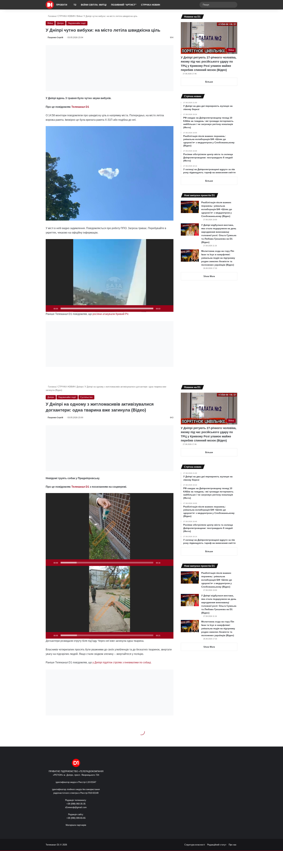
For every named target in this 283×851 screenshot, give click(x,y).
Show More (209, 276)
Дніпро (60, 23)
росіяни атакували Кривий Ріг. (110, 314)
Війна (79, 16)
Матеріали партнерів (76, 825)
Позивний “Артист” (123, 4)
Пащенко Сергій (55, 37)
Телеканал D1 (80, 106)
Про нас (232, 844)
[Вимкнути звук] (164, 308)
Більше (209, 82)
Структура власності (194, 844)
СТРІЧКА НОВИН (150, 4)
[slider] (107, 308)
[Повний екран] (169, 308)
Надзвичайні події (77, 23)
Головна (51, 16)
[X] (74, 831)
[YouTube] (78, 831)
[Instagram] (82, 831)
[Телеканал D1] (50, 5)
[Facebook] (70, 831)
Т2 (75, 4)
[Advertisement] (109, 68)
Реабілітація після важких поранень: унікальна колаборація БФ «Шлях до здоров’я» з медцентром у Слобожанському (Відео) (216, 209)
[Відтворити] (50, 308)
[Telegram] (86, 831)
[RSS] (66, 831)
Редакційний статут (216, 844)
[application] (109, 275)
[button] (109, 275)
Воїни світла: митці (93, 4)
